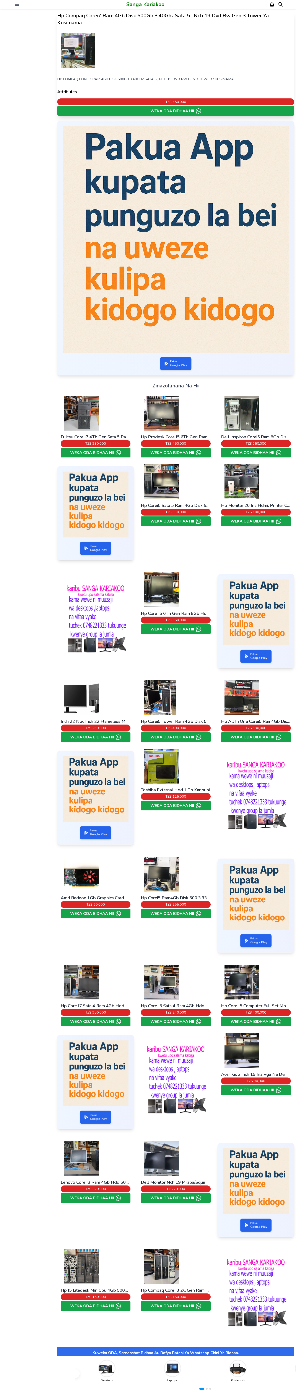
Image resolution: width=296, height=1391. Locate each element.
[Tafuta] (280, 4)
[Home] (272, 4)
